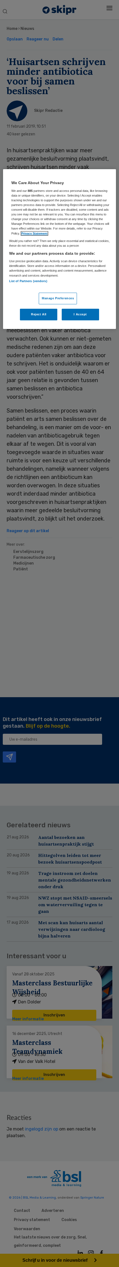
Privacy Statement (34, 233)
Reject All (38, 314)
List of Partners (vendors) (28, 281)
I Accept (80, 314)
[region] (59, 249)
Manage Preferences (58, 298)
